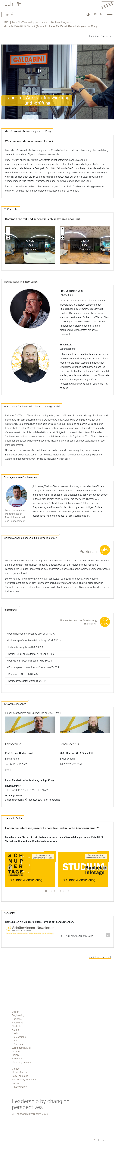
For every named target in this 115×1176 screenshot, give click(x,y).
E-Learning (17, 1058)
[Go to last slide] (9, 867)
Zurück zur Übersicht (100, 36)
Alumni (15, 1029)
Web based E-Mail (21, 1047)
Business (17, 1019)
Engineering (18, 1015)
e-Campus (17, 1044)
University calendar (22, 1062)
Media (15, 1033)
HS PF (6, 22)
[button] (85, 936)
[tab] (46, 891)
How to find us (19, 1072)
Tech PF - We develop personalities (30, 22)
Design (15, 1011)
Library (15, 1055)
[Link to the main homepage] (108, 5)
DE (95, 14)
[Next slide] (105, 867)
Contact (16, 1068)
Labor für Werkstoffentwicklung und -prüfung (73, 26)
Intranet (16, 1051)
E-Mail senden (12, 758)
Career (15, 1040)
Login (7, 14)
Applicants (17, 1022)
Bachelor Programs (61, 22)
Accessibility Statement (24, 1079)
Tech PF (11, 4)
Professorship (19, 1037)
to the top (103, 1140)
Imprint (15, 1083)
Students (16, 1026)
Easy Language (20, 1076)
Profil (8, 769)
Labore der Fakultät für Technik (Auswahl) (25, 26)
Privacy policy (19, 1086)
